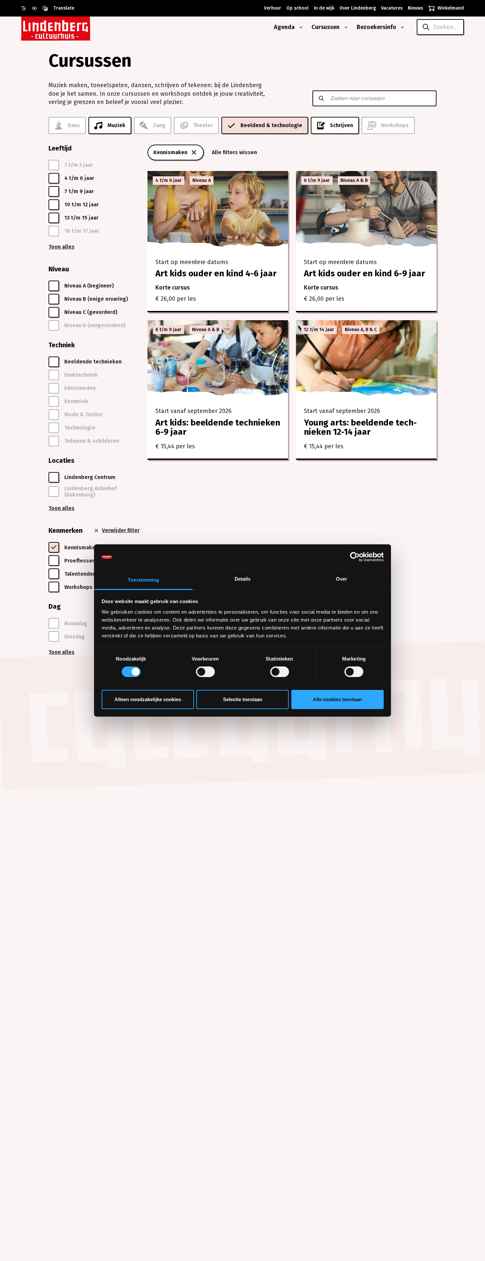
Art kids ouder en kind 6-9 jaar (364, 273)
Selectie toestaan (242, 699)
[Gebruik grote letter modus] (26, 8)
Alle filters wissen (234, 152)
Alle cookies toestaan (337, 699)
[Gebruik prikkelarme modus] (37, 8)
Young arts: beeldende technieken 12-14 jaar (360, 427)
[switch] (205, 671)
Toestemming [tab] (143, 580)
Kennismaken (170, 152)
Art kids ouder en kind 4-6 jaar (215, 273)
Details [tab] (243, 579)
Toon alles (61, 247)
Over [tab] (341, 579)
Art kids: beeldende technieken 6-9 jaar (217, 427)
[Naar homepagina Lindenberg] (70, 27)
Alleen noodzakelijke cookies (147, 699)
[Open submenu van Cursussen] (344, 27)
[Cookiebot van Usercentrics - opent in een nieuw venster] (355, 557)
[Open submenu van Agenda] (299, 27)
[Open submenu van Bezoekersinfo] (401, 27)
